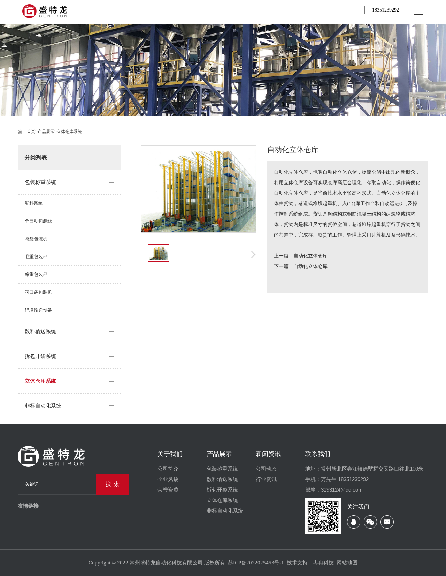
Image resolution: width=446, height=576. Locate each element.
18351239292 (385, 10)
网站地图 (347, 563)
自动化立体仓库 (310, 256)
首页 (31, 131)
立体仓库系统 (69, 131)
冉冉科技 (323, 563)
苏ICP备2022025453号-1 (256, 563)
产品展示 (46, 131)
